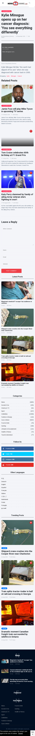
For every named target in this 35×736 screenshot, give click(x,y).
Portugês (4, 505)
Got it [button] (33, 733)
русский (3, 508)
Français (4, 490)
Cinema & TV (5, 408)
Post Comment (11, 271)
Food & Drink (5, 423)
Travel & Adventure (7, 435)
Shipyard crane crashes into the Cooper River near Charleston (16, 552)
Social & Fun (5, 405)
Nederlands (4, 499)
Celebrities (4, 414)
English (3, 484)
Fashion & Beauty (6, 417)
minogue (13, 76)
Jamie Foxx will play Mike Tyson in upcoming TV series (17, 110)
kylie (8, 76)
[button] (28, 733)
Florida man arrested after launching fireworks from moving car (21, 681)
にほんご (4, 496)
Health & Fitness (6, 432)
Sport (3, 411)
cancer (20, 76)
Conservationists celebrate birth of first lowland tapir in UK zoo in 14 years (21, 671)
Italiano (3, 493)
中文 (2, 478)
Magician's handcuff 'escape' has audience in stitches (21, 661)
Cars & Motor (5, 420)
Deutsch (3, 481)
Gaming (3, 426)
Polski (3, 502)
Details (20, 733)
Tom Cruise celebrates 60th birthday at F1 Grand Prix (14, 153)
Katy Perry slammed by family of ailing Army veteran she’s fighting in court (17, 197)
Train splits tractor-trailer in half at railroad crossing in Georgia (17, 592)
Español (3, 487)
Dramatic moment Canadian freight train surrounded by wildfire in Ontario (15, 384)
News (3, 402)
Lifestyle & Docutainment (8, 429)
